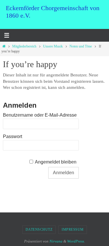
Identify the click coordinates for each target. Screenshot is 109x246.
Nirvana (55, 241)
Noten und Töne (80, 46)
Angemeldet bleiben (55, 161)
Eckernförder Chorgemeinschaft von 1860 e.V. (52, 11)
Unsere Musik (53, 46)
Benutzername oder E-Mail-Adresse (40, 115)
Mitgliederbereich (24, 46)
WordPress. (76, 241)
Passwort (12, 136)
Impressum (73, 229)
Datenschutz (39, 229)
